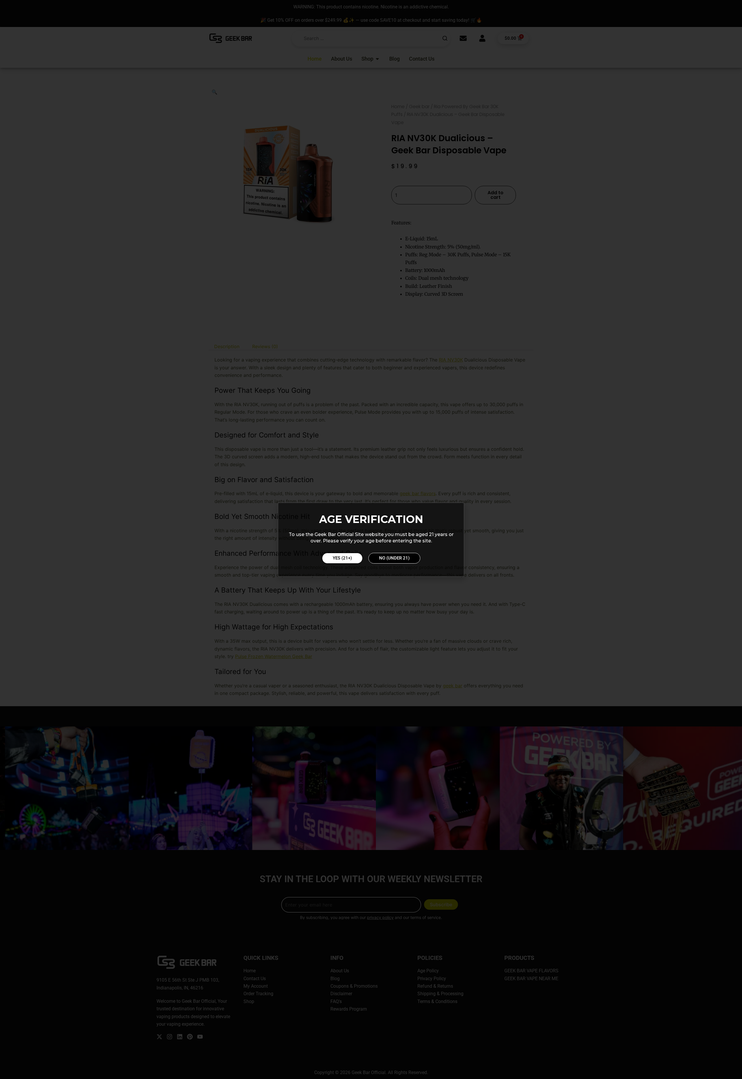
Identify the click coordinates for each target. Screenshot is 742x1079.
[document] (371, 539)
